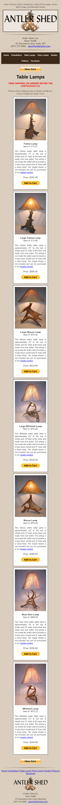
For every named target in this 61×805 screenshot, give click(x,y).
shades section (26, 172)
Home (6, 55)
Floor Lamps (43, 55)
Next (54, 21)
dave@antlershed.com (39, 46)
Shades (54, 55)
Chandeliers (16, 55)
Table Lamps (29, 55)
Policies (25, 61)
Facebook (35, 61)
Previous (8, 21)
